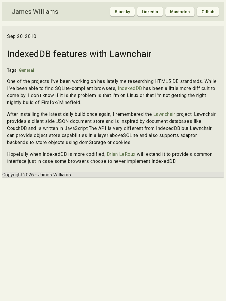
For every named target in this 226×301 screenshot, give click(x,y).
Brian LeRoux (121, 154)
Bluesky (122, 11)
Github (208, 11)
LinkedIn (150, 11)
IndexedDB (130, 88)
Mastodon (180, 11)
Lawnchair (164, 114)
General (26, 70)
